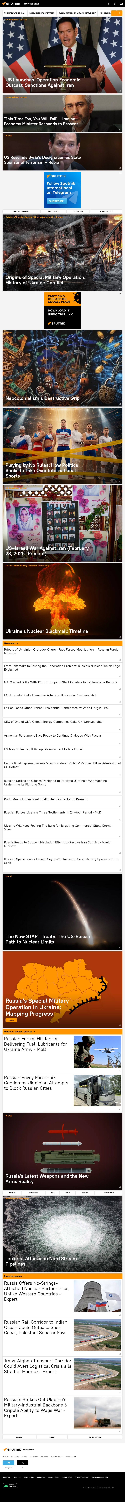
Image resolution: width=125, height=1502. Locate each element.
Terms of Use (28, 1477)
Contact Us (41, 1477)
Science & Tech (57, 1456)
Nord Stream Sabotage (17, 1198)
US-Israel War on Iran (16, 19)
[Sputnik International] (12, 6)
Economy (34, 1456)
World (8, 136)
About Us (6, 1477)
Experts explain (13, 1276)
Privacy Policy (67, 1477)
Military (44, 1456)
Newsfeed (9, 643)
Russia (24, 1456)
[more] (120, 90)
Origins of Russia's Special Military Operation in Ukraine (34, 217)
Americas (15, 1456)
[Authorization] (109, 3)
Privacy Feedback (82, 1477)
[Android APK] (10, 1486)
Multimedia (71, 1456)
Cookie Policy (53, 1477)
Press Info (17, 1477)
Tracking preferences (99, 1477)
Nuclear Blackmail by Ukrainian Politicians (27, 566)
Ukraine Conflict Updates (18, 1031)
